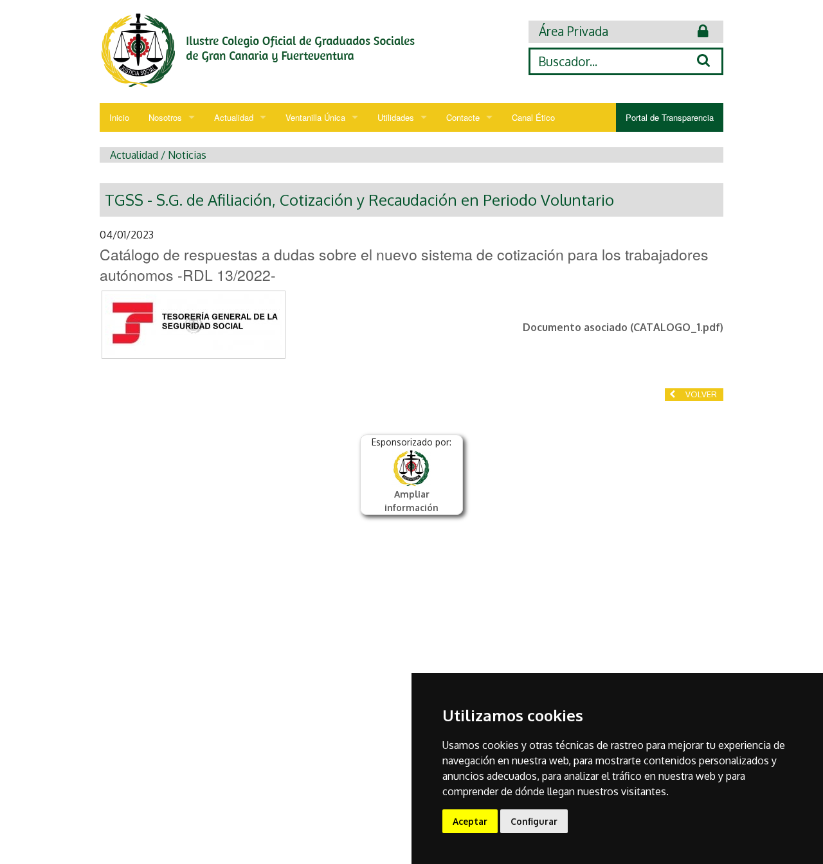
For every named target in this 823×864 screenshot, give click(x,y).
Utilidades (395, 117)
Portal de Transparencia (670, 117)
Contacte (463, 117)
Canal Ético (533, 117)
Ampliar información (411, 501)
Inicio (119, 117)
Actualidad (233, 117)
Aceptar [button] (470, 821)
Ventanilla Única (315, 117)
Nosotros (165, 117)
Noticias (187, 154)
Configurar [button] (534, 821)
